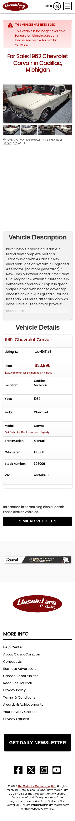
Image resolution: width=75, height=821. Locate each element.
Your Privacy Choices (20, 711)
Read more (15, 310)
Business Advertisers (19, 668)
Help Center (13, 647)
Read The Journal (17, 683)
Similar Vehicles (37, 521)
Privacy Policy (14, 690)
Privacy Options (16, 718)
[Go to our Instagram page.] (44, 770)
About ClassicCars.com (22, 654)
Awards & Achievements (23, 704)
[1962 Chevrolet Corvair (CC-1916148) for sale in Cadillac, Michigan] (37, 104)
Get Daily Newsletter (37, 742)
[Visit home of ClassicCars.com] (37, 610)
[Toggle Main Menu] (67, 6)
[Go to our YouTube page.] (56, 770)
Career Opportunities (20, 676)
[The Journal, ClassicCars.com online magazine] (37, 559)
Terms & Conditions (19, 697)
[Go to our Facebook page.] (18, 770)
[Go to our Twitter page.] (31, 770)
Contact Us (12, 661)
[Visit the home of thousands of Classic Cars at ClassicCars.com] (17, 6)
